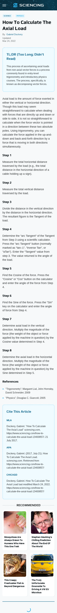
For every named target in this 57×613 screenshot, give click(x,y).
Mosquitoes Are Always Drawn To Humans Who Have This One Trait (14, 542)
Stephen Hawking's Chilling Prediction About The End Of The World (42, 542)
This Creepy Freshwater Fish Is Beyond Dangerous (14, 583)
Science (7, 16)
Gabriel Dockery (14, 34)
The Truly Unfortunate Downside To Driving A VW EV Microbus (40, 586)
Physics (20, 16)
